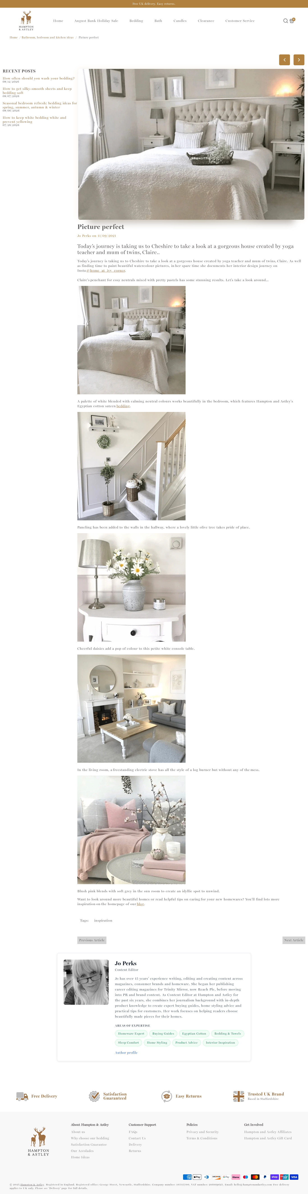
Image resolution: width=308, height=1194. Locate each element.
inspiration (103, 920)
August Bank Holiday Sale (96, 21)
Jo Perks (84, 236)
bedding (123, 406)
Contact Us (137, 1138)
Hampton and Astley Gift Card (268, 1138)
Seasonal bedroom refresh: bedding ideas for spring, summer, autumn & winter (40, 105)
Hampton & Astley (32, 1184)
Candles (180, 21)
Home (58, 21)
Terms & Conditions (202, 1138)
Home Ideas (80, 1157)
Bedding (136, 21)
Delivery (135, 1145)
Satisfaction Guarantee (89, 1145)
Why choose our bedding (90, 1138)
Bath (158, 21)
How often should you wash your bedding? (39, 78)
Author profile (126, 1053)
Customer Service (240, 21)
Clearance (206, 21)
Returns (135, 1151)
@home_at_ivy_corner (106, 271)
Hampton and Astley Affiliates (268, 1132)
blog (140, 904)
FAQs (133, 1132)
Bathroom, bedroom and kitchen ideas (48, 37)
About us (78, 1132)
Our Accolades (82, 1151)
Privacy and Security (202, 1132)
